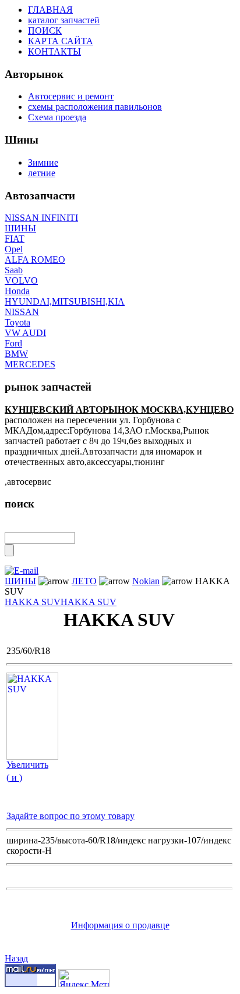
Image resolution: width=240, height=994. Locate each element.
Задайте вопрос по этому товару (70, 816)
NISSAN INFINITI (41, 218)
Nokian (146, 581)
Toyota (17, 322)
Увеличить (27, 765)
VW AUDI (25, 333)
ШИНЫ (20, 228)
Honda (17, 291)
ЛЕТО (84, 581)
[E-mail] (21, 568)
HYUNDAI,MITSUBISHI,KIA (65, 301)
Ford (13, 343)
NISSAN (22, 312)
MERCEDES (30, 364)
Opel (14, 249)
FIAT (14, 239)
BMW (16, 354)
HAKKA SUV (33, 602)
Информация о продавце (120, 925)
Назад (16, 958)
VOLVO (21, 280)
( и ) (14, 777)
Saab (14, 270)
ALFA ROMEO (35, 259)
